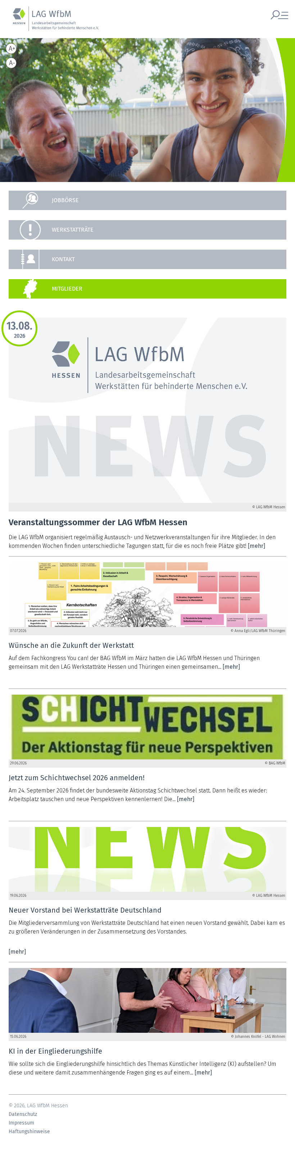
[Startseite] (52, 22)
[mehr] (256, 545)
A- (12, 63)
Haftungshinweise (29, 1131)
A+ (12, 49)
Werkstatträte (73, 229)
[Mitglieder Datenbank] (147, 289)
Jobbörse (65, 200)
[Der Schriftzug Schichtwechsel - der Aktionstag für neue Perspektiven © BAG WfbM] (147, 727)
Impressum (21, 1123)
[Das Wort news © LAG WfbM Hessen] (147, 859)
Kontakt (63, 259)
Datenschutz (23, 1114)
